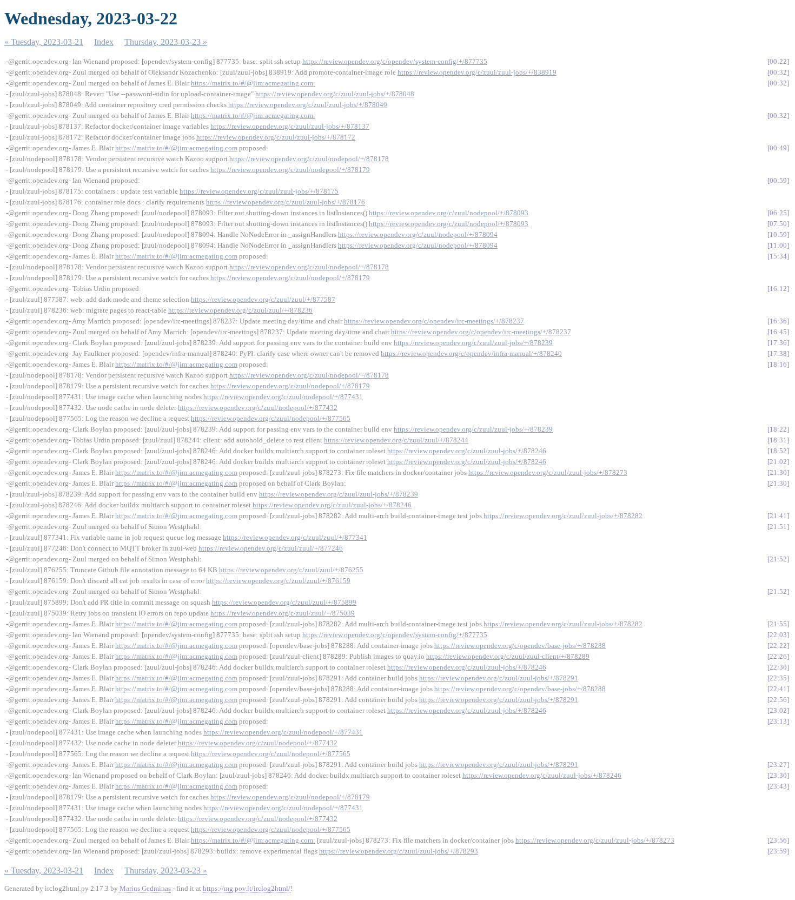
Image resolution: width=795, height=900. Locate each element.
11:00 (778, 245)
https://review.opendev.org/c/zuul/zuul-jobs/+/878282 (562, 516)
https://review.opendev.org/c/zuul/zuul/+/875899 (284, 602)
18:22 (778, 429)
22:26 (778, 656)
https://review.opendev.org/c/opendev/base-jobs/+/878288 (520, 645)
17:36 (778, 343)
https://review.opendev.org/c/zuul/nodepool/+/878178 (309, 159)
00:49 (778, 148)
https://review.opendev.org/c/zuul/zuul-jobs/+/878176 (285, 202)
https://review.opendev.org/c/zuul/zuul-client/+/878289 (507, 656)
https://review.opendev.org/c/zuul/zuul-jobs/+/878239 (473, 343)
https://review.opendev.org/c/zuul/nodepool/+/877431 (283, 397)
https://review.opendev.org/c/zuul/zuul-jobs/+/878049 (307, 105)
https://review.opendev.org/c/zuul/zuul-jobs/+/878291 (498, 678)
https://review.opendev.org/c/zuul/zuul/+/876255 (291, 570)
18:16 (778, 364)
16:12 (778, 288)
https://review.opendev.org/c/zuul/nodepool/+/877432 (257, 407)
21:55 (778, 624)
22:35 (778, 678)
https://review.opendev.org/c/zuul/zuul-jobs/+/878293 (398, 851)
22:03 (778, 635)
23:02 (778, 710)
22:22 (778, 645)
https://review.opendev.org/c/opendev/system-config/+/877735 (394, 61)
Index (104, 42)
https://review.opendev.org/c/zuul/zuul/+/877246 (270, 548)
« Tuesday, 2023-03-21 (43, 42)
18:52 (778, 451)
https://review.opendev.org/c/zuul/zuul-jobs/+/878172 (275, 137)
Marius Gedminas (145, 888)
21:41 (778, 516)
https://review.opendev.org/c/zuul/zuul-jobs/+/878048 (334, 94)
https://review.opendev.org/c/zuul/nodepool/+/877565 (270, 418)
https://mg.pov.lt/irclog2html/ (246, 888)
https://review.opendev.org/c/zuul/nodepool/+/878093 (448, 213)
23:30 (778, 775)
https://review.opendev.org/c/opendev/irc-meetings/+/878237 (434, 321)
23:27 (778, 764)
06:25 (778, 213)
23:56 (778, 840)
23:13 (778, 721)
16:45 (778, 332)
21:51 (778, 526)
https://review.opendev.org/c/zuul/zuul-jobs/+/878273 (547, 472)
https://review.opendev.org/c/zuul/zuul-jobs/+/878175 (259, 191)
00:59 (778, 180)
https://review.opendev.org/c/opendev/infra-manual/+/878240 (471, 353)
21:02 (778, 462)
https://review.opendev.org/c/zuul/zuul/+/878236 (240, 310)
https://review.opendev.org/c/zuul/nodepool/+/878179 (290, 170)
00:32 (778, 72)
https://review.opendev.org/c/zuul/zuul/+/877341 (295, 537)
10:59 (778, 234)
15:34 (778, 256)
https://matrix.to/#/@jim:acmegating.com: (253, 83)
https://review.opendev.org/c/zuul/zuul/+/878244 (396, 440)
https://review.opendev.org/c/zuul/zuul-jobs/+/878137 (289, 126)
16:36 (778, 321)
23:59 (778, 851)
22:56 (778, 700)
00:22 (778, 61)
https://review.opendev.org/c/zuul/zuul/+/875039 (282, 613)
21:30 (778, 472)
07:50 (778, 224)
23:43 (778, 786)
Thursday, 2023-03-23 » (165, 42)
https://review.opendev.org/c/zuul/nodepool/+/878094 (418, 234)
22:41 (778, 689)
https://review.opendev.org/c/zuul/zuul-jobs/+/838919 (477, 72)
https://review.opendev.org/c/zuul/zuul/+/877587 (263, 299)
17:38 (778, 353)
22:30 (778, 667)
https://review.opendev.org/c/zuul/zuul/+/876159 (278, 581)
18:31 (778, 440)
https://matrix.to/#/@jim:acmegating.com (176, 148)
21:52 (778, 559)
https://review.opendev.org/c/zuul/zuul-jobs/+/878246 (466, 451)
